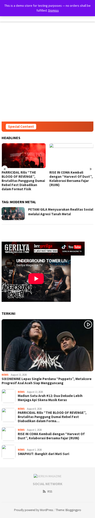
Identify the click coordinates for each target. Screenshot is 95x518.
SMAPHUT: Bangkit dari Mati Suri (43, 454)
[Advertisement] (47, 71)
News (5, 374)
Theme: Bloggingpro (68, 510)
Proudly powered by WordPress (33, 510)
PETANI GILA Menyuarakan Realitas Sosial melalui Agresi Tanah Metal (60, 211)
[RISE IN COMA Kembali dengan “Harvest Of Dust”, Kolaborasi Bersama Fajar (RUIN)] (71, 155)
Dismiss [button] (53, 10)
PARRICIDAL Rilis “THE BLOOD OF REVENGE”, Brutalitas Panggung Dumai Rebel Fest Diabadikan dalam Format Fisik (23, 180)
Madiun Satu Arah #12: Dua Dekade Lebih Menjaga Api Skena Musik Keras (50, 398)
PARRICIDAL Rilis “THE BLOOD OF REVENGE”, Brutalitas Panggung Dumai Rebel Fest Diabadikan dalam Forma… (52, 417)
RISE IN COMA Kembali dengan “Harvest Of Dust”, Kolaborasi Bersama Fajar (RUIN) (71, 178)
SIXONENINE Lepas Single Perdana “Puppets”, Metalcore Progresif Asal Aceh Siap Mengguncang (47, 381)
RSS (50, 491)
